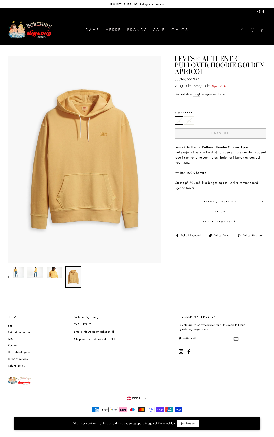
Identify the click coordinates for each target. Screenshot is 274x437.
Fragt (196, 94)
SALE (159, 30)
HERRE (113, 30)
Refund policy (16, 366)
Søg (10, 326)
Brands (137, 30)
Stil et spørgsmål (220, 221)
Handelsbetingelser (20, 352)
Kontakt (12, 345)
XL (189, 120)
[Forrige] (10, 277)
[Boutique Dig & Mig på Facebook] (188, 351)
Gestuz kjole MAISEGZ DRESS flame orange (52, 425)
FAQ (10, 339)
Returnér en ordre (19, 332)
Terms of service (18, 359)
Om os (179, 30)
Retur (220, 211)
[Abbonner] (236, 338)
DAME (92, 30)
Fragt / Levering (220, 201)
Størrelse (184, 112)
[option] (137, 4)
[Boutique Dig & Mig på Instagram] (181, 351)
